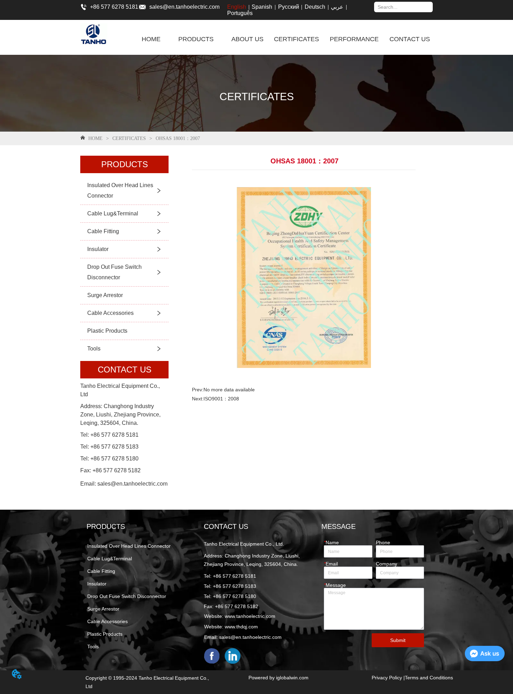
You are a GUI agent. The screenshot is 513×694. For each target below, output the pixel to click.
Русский (288, 7)
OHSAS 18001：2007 (178, 138)
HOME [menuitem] (151, 39)
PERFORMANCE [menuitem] (354, 39)
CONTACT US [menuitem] (409, 39)
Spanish (262, 7)
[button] (196, 39)
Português (240, 13)
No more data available (229, 389)
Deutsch (315, 7)
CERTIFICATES (129, 138)
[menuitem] (196, 39)
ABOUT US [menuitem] (247, 39)
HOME (95, 138)
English (236, 7)
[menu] (286, 39)
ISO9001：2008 (221, 398)
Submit (398, 640)
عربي (337, 7)
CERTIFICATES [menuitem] (296, 39)
